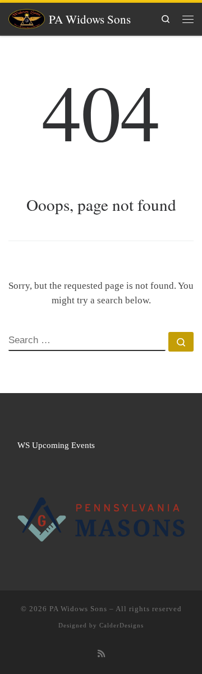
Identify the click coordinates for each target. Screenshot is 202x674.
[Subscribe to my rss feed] (101, 654)
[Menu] (188, 19)
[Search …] (181, 342)
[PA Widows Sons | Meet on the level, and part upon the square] (26, 17)
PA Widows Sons (78, 608)
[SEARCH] (87, 341)
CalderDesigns (121, 625)
